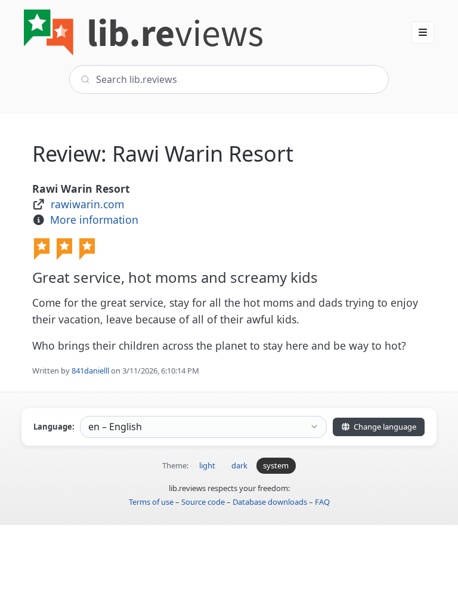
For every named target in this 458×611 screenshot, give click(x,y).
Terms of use (151, 501)
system (276, 465)
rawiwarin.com (87, 204)
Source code (203, 501)
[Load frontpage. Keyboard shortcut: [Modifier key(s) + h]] (143, 32)
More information (94, 219)
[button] (422, 32)
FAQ (322, 501)
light (207, 465)
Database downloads (270, 501)
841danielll (90, 370)
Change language (384, 426)
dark (239, 465)
